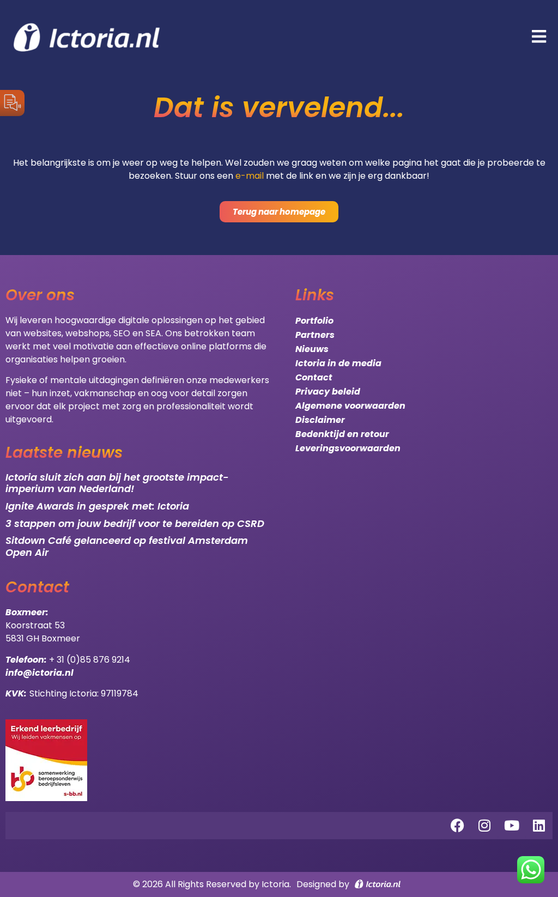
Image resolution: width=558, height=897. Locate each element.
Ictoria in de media (338, 363)
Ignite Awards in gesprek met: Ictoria (97, 506)
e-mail (249, 175)
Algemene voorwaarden (350, 405)
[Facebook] (457, 825)
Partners (315, 335)
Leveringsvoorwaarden (348, 448)
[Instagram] (484, 825)
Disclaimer (320, 420)
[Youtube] (511, 825)
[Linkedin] (539, 825)
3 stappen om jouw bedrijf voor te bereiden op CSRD (134, 523)
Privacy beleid (327, 391)
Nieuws (312, 349)
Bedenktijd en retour (342, 434)
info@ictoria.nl (39, 672)
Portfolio (314, 320)
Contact (313, 377)
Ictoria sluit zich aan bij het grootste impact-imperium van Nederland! (117, 483)
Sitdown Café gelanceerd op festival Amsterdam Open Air (126, 546)
